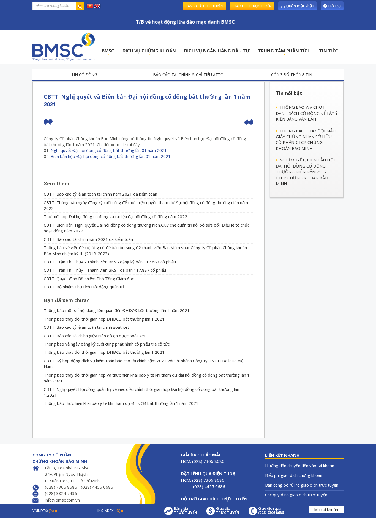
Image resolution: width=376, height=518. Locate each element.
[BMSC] (63, 47)
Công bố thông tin (291, 74)
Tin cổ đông (84, 74)
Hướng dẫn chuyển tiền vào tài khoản (299, 465)
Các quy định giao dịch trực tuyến (296, 494)
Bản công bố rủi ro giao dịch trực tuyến (301, 485)
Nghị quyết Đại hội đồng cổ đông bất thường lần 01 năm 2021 (109, 150)
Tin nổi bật (289, 93)
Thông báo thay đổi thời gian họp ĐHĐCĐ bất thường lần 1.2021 (104, 319)
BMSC (108, 52)
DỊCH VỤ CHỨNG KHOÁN (149, 52)
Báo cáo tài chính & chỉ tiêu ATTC (188, 74)
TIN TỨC (328, 51)
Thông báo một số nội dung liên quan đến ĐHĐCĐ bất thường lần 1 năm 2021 (117, 310)
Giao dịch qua (271, 510)
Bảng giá (185, 510)
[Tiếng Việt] (89, 5)
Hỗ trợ (334, 6)
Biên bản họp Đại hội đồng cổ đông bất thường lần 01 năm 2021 (111, 156)
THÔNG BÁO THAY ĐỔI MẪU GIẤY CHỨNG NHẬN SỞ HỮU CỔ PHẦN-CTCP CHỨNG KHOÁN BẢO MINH (306, 139)
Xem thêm (56, 183)
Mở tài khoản (326, 509)
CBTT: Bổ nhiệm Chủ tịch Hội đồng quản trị (84, 286)
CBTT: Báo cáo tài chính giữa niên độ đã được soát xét (95, 335)
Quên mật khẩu (299, 6)
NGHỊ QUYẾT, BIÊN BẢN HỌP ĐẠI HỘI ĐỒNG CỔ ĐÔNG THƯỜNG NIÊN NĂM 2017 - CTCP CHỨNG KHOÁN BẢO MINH (306, 171)
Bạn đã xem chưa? (66, 300)
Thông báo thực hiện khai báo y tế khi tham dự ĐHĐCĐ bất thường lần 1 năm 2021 (121, 403)
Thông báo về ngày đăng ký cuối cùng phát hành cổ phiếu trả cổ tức (107, 344)
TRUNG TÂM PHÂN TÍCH (284, 52)
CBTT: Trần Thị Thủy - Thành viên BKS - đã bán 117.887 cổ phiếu (105, 270)
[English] (97, 5)
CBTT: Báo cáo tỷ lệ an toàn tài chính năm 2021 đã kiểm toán (100, 194)
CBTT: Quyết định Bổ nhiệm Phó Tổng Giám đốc (89, 278)
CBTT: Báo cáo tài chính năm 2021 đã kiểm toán (88, 239)
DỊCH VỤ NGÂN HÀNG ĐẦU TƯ (217, 51)
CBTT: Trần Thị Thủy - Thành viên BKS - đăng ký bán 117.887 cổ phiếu (110, 261)
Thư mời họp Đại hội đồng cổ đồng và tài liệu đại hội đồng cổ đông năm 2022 (115, 216)
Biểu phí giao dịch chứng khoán (293, 475)
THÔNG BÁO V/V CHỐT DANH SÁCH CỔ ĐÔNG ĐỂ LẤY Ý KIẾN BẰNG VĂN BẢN (307, 113)
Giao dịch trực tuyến (252, 6)
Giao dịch (227, 510)
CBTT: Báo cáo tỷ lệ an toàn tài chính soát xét (86, 327)
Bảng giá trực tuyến (204, 6)
